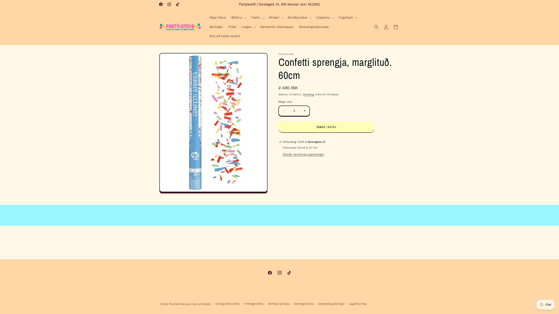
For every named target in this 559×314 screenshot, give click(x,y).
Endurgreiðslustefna (228, 303)
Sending (308, 94)
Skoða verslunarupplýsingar (303, 154)
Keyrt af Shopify (201, 304)
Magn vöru (285, 101)
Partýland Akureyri (180, 304)
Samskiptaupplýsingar (331, 303)
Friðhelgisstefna (253, 303)
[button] (238, 17)
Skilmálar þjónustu (279, 303)
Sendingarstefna (304, 303)
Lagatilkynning (357, 303)
